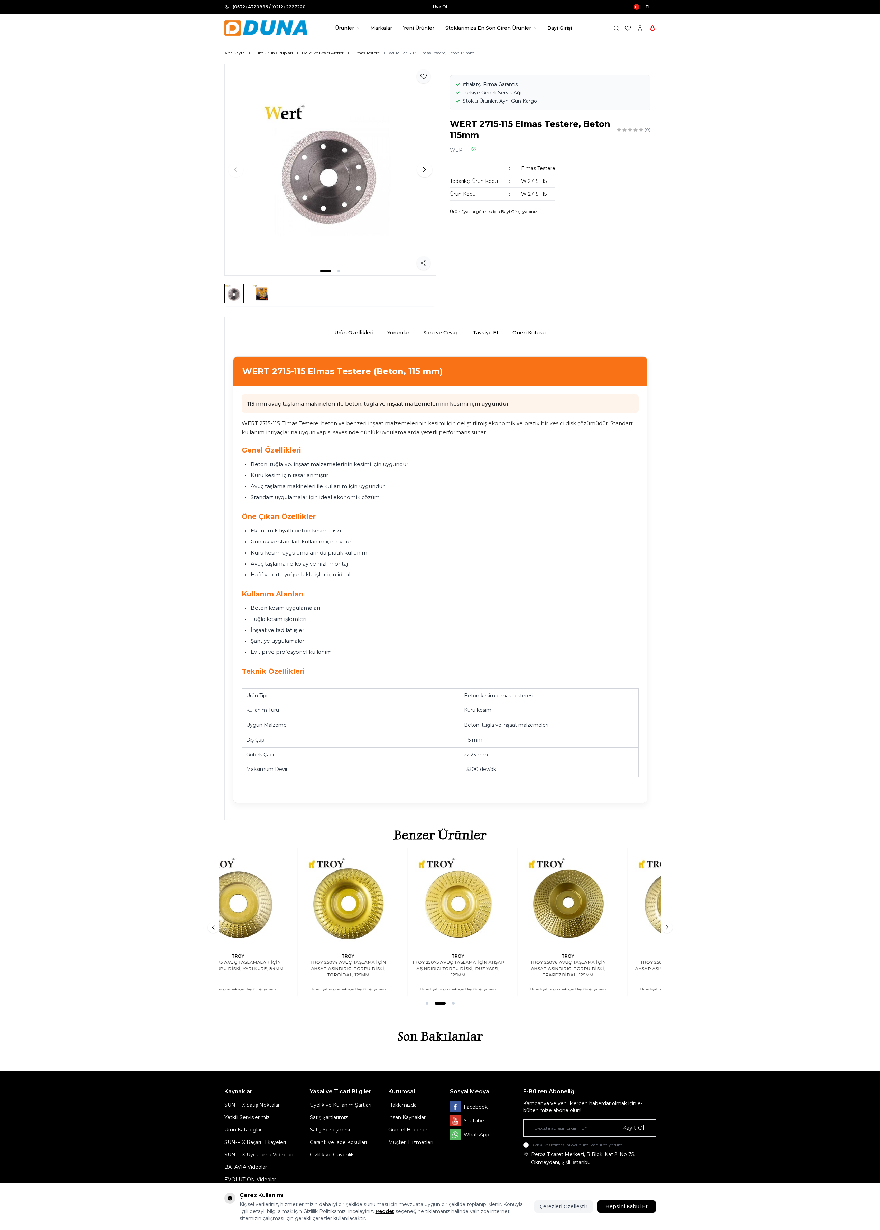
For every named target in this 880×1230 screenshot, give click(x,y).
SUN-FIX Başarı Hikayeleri (255, 1142)
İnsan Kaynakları (407, 1117)
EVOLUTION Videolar (250, 1179)
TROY (275, 956)
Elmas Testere (366, 52)
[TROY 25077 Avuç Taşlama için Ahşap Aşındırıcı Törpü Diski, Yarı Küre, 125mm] (605, 898)
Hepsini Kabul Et (626, 1206)
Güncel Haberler (407, 1130)
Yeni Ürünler (418, 28)
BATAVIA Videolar (245, 1167)
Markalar (381, 28)
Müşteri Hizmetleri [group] (480, 6)
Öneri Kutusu (529, 332)
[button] (325, 271)
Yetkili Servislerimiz (247, 1117)
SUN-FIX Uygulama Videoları (258, 1155)
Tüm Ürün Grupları (273, 52)
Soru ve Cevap (441, 332)
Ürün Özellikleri (353, 332)
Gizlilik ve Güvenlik (332, 1155)
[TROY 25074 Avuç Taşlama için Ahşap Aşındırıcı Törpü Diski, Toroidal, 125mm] (275, 898)
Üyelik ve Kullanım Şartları (340, 1105)
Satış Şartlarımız (329, 1117)
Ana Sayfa (234, 52)
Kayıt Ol (633, 1128)
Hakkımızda (402, 1105)
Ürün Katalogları (243, 1130)
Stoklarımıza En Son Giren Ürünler (488, 28)
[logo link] (265, 28)
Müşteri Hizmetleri (410, 1142)
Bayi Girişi (559, 28)
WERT (457, 150)
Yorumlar (398, 332)
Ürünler (344, 28)
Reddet (385, 1211)
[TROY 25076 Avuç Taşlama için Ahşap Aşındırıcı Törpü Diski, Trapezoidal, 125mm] (495, 898)
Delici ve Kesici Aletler (323, 52)
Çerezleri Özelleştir (563, 1206)
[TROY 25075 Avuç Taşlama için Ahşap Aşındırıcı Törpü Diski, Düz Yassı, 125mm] (385, 898)
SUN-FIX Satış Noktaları (252, 1105)
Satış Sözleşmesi (330, 1130)
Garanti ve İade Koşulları (338, 1142)
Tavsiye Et (486, 332)
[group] (330, 169)
